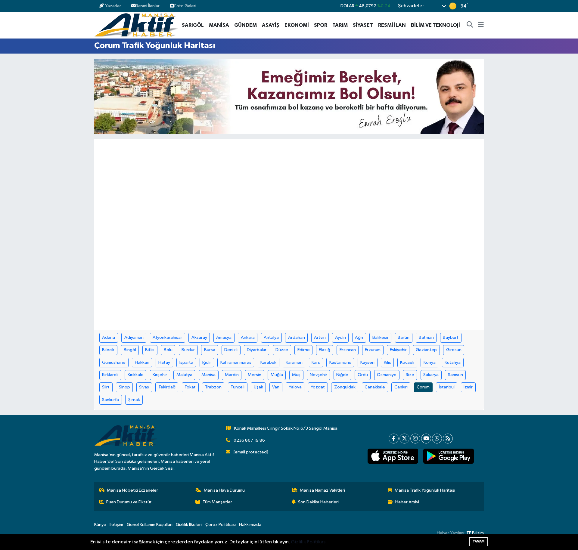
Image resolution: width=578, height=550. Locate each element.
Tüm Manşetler (217, 502)
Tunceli (237, 387)
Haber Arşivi (407, 502)
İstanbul (447, 387)
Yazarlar (113, 6)
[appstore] (392, 456)
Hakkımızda (250, 524)
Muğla (277, 374)
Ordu (363, 374)
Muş (296, 374)
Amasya (224, 337)
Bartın (403, 337)
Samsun (455, 374)
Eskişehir (398, 350)
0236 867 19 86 (249, 440)
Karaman (294, 362)
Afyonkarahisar (167, 337)
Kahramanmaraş (235, 362)
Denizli (231, 350)
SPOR (320, 25)
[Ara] (470, 25)
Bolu (168, 350)
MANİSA (219, 25)
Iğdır (206, 362)
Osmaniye (386, 374)
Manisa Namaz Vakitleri (322, 490)
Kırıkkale (136, 374)
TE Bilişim (475, 533)
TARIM (340, 25)
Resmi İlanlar (148, 6)
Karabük (268, 362)
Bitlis (149, 350)
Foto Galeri (185, 6)
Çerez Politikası (220, 524)
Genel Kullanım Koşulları (149, 524)
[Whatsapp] (437, 438)
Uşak (258, 387)
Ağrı (359, 337)
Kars (316, 362)
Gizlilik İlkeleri (189, 524)
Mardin (232, 374)
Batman (426, 337)
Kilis (387, 362)
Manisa (208, 374)
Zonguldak (345, 387)
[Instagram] (415, 438)
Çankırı (401, 387)
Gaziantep (426, 350)
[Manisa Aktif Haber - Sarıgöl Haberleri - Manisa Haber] (136, 25)
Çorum (423, 387)
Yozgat (318, 387)
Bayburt (450, 337)
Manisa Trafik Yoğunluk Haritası (425, 490)
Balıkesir (380, 337)
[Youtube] (426, 438)
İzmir (468, 387)
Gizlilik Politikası (309, 542)
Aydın (340, 337)
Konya (430, 362)
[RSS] (448, 438)
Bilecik (108, 350)
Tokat (190, 387)
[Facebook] (394, 438)
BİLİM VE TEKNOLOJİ (435, 25)
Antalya (271, 337)
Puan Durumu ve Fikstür (128, 502)
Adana (108, 337)
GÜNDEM (245, 25)
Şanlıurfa (110, 399)
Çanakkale (375, 387)
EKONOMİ (296, 25)
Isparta (186, 362)
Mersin (254, 374)
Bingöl (130, 350)
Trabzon (213, 387)
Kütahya (453, 362)
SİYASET (363, 25)
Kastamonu (340, 362)
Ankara (248, 337)
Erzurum (373, 350)
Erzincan (348, 350)
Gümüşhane (114, 362)
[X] (404, 438)
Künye (100, 524)
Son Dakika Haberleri (318, 502)
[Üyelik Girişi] (481, 5)
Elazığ (324, 350)
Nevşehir (318, 374)
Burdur (188, 350)
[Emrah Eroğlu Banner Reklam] (289, 96)
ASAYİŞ (270, 25)
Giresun (453, 350)
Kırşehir (160, 374)
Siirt (106, 387)
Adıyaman (134, 337)
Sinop (124, 387)
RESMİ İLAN (392, 25)
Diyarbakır (256, 350)
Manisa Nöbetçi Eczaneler (132, 490)
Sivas (144, 387)
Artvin (320, 337)
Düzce (281, 350)
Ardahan (296, 337)
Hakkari (142, 362)
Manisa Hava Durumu (224, 490)
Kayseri (367, 362)
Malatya (184, 374)
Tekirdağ (167, 387)
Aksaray (199, 337)
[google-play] (448, 456)
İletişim (116, 524)
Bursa (209, 350)
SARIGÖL (193, 25)
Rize (410, 374)
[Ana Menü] (481, 25)
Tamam (478, 541)
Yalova (295, 387)
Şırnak (134, 399)
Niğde (342, 374)
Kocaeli (407, 362)
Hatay (164, 362)
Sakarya (431, 374)
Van (275, 387)
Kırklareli (110, 374)
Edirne (303, 350)
